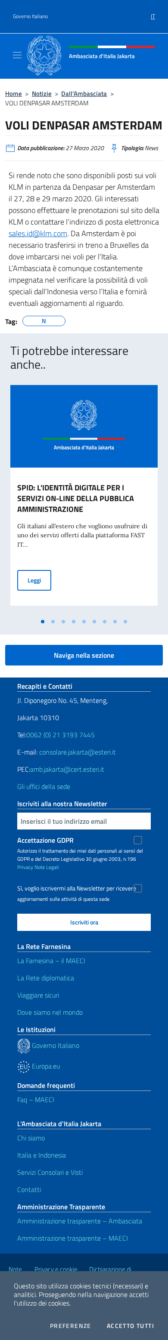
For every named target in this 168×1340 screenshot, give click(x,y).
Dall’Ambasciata (84, 94)
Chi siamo (31, 1138)
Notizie (42, 94)
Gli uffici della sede (43, 786)
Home (13, 94)
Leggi (39, 580)
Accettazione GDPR (45, 840)
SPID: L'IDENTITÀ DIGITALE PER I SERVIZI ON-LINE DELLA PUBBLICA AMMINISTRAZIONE (75, 498)
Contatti (29, 1189)
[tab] (42, 621)
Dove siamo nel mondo (50, 1012)
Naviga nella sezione (84, 655)
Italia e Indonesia (41, 1155)
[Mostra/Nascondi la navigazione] (17, 55)
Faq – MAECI (35, 1099)
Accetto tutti (130, 1326)
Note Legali (46, 867)
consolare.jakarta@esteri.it (77, 752)
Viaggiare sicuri (38, 995)
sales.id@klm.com (38, 233)
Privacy (25, 867)
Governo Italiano (30, 16)
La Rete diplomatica (45, 978)
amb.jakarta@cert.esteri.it (67, 769)
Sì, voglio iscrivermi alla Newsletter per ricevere (76, 888)
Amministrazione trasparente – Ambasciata (79, 1221)
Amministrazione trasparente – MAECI (72, 1238)
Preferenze (70, 1326)
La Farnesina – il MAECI (51, 960)
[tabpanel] (84, 499)
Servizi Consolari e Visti (50, 1172)
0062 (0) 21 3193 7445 (60, 735)
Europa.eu (45, 1066)
